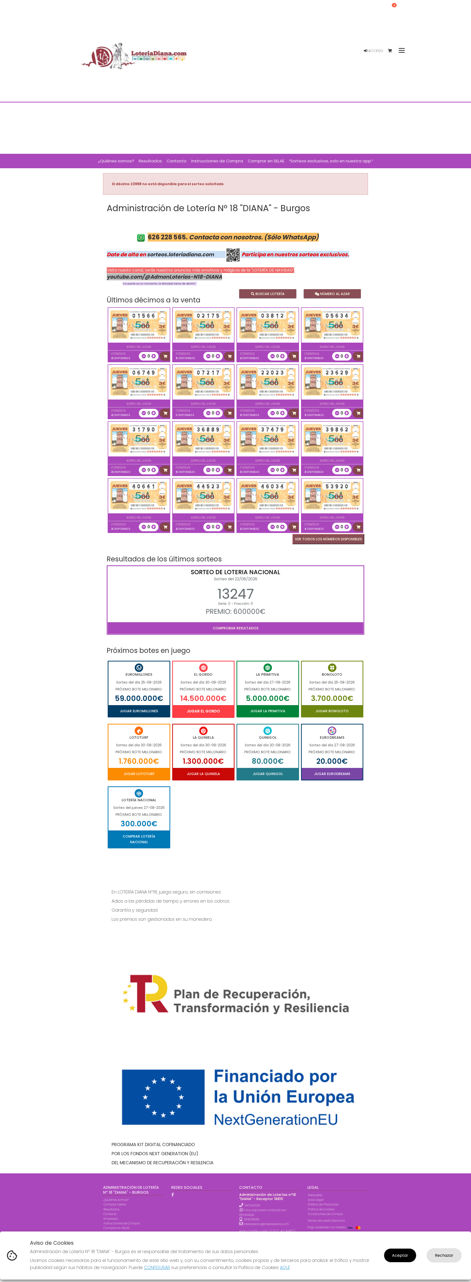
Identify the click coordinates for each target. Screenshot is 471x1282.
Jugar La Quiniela (203, 773)
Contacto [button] (176, 161)
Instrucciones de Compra (122, 1223)
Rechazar (444, 1255)
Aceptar (400, 1255)
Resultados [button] (150, 161)
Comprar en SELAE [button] (266, 161)
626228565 (251, 1219)
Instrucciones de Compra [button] (217, 161)
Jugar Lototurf (139, 773)
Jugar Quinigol (268, 773)
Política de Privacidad (323, 1204)
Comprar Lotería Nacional (139, 839)
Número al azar (334, 293)
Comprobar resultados (235, 628)
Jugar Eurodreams (332, 773)
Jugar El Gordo (203, 711)
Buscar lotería (269, 293)
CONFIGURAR (157, 1267)
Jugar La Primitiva (267, 711)
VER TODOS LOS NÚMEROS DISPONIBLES (328, 539)
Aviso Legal (316, 1200)
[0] (392, 51)
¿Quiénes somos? (116, 1200)
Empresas (111, 1219)
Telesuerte (315, 1195)
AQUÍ (285, 1267)
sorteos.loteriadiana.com (180, 254)
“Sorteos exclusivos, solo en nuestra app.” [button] (331, 161)
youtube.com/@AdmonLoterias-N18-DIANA (164, 276)
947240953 (252, 1205)
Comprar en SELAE (117, 1228)
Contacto (110, 1214)
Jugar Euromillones (139, 711)
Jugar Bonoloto (332, 711)
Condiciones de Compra (325, 1214)
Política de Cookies (321, 1209)
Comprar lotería (115, 1204)
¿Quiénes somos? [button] (116, 161)
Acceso (375, 50)
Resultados (111, 1209)
